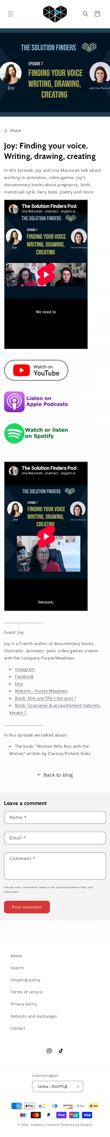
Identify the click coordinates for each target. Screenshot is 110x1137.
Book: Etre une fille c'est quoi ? (45, 698)
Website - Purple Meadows (41, 690)
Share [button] (15, 130)
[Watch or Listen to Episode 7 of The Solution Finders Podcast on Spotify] (36, 446)
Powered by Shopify (77, 1125)
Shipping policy (26, 979)
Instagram (25, 669)
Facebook (24, 676)
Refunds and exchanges (34, 1016)
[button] (11, 14)
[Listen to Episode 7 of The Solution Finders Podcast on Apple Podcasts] (36, 415)
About (16, 955)
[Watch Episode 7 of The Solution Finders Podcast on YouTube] (36, 383)
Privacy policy (24, 1003)
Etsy (19, 683)
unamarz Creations (45, 1125)
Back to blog (58, 775)
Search (17, 967)
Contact (18, 1028)
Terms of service (27, 991)
